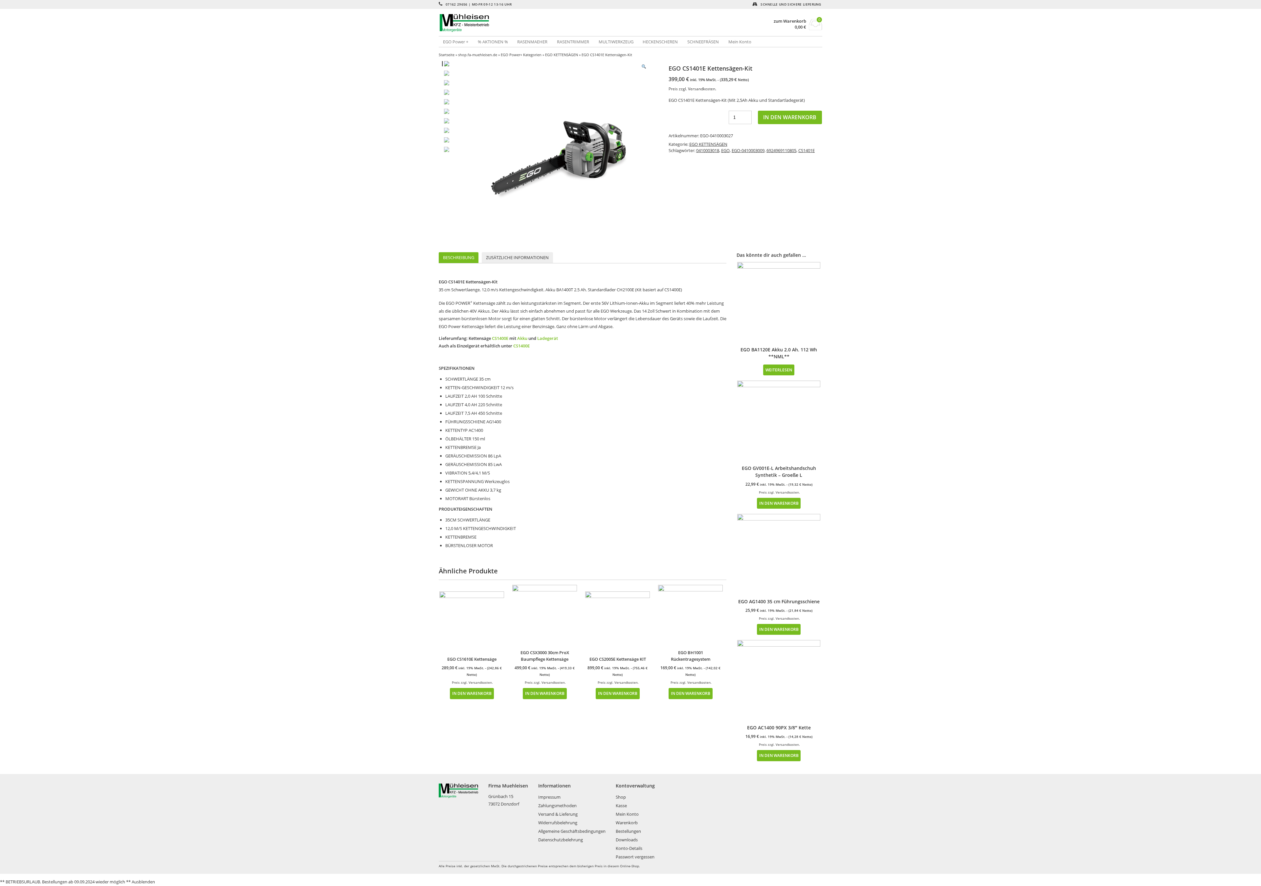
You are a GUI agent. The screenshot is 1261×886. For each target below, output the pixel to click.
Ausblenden (143, 882)
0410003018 (707, 150)
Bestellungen (628, 831)
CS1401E (806, 150)
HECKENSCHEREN (660, 42)
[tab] (458, 257)
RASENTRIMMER (573, 42)
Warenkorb (627, 823)
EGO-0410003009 (748, 150)
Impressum (549, 797)
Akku (522, 338)
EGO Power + (455, 42)
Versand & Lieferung (558, 814)
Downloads (627, 840)
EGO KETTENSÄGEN (561, 54)
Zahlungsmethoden (557, 805)
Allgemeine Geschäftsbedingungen (572, 831)
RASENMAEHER (532, 42)
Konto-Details (629, 848)
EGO (725, 150)
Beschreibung (458, 257)
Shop (621, 797)
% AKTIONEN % (493, 42)
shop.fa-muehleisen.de (477, 54)
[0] (815, 28)
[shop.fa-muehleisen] (534, 23)
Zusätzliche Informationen (517, 257)
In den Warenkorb (789, 117)
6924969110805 (781, 150)
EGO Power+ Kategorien (521, 54)
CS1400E (500, 338)
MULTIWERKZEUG (616, 42)
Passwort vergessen (635, 857)
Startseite (446, 54)
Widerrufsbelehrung (557, 823)
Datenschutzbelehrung (560, 840)
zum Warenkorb (790, 21)
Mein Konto (739, 42)
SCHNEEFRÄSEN (703, 42)
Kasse (621, 805)
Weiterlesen (778, 369)
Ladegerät (547, 338)
